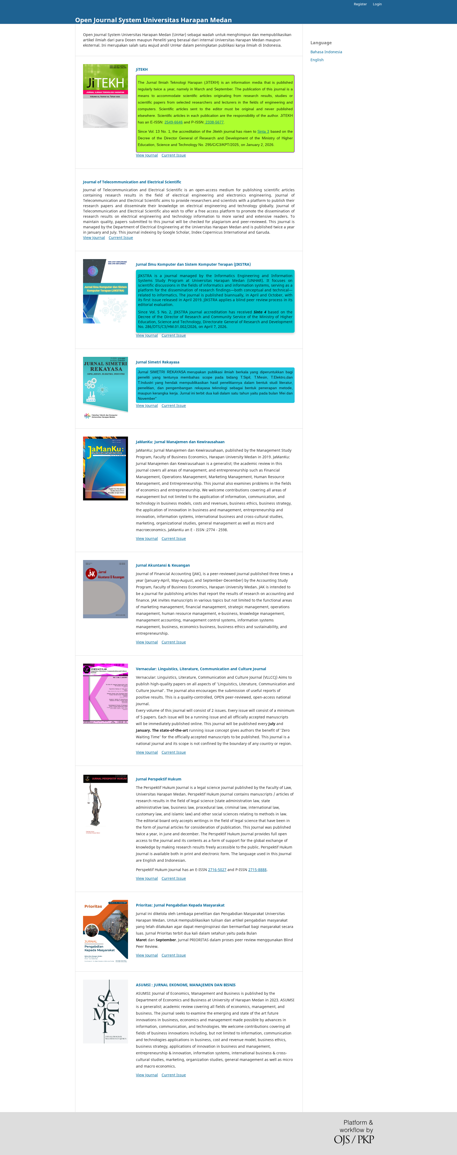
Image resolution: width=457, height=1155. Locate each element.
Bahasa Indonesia (326, 51)
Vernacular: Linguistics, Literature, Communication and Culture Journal (201, 668)
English (317, 59)
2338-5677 (214, 122)
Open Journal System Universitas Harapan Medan (153, 19)
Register (360, 4)
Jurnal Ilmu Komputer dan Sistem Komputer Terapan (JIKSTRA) (193, 264)
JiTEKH (142, 69)
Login (377, 4)
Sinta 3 (263, 131)
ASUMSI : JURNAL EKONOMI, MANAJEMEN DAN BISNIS (186, 984)
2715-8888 (257, 869)
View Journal (147, 155)
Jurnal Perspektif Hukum (158, 778)
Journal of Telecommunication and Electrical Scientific (132, 181)
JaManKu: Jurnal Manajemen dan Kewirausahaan (180, 441)
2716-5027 (217, 869)
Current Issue (174, 155)
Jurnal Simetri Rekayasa (157, 362)
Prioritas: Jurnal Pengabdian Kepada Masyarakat (180, 905)
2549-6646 (173, 122)
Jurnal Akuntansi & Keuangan (163, 565)
